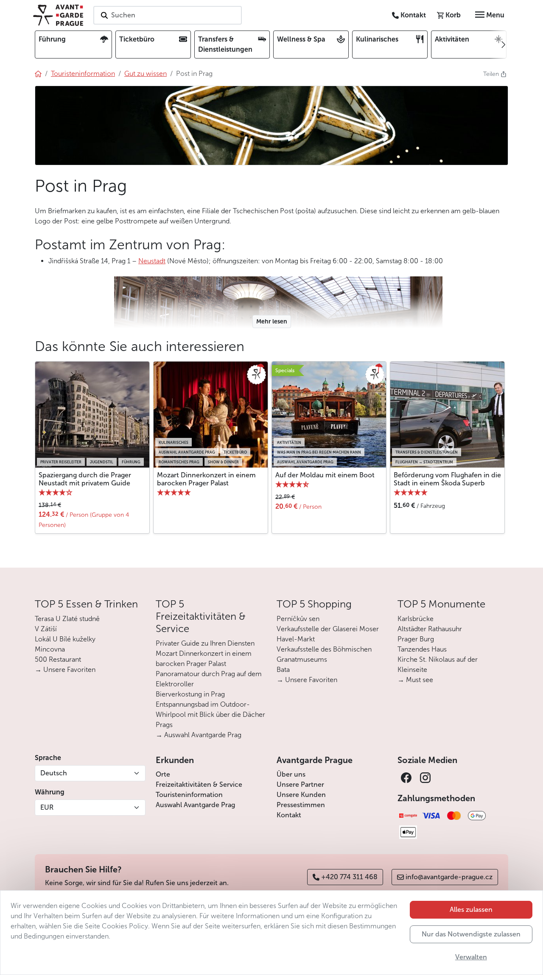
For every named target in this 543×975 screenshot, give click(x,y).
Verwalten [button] (471, 957)
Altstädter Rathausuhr (429, 629)
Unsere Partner (300, 784)
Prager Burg (415, 639)
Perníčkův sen (298, 619)
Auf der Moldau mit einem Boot (325, 475)
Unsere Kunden (301, 795)
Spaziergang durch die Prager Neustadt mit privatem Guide (85, 479)
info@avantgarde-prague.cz (449, 877)
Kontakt (289, 815)
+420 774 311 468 (349, 877)
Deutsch (53, 773)
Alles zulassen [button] (471, 909)
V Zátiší (46, 629)
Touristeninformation (189, 795)
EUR (46, 807)
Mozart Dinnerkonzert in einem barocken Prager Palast (206, 479)
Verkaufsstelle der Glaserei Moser (328, 629)
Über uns (291, 774)
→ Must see (415, 680)
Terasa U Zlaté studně (67, 619)
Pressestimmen (301, 805)
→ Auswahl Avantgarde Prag (198, 735)
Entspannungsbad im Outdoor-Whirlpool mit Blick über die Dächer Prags (210, 714)
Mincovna (50, 649)
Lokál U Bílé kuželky (65, 639)
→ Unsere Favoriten (65, 670)
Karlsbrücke (415, 619)
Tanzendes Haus (422, 649)
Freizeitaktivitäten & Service (199, 784)
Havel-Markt (296, 639)
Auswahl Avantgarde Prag (195, 805)
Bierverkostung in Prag (190, 694)
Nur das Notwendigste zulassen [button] (471, 934)
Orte (163, 774)
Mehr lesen (271, 321)
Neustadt (151, 261)
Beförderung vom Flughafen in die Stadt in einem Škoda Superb (447, 479)
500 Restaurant (58, 659)
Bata (283, 670)
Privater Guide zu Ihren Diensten (205, 643)
